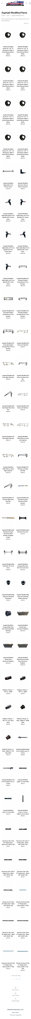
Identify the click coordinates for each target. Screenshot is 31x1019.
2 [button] (16, 979)
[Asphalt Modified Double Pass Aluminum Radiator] (22, 614)
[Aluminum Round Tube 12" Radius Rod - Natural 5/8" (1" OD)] (22, 890)
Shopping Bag (15, 1001)
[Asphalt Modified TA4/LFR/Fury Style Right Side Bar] (8, 455)
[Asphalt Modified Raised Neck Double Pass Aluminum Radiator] (22, 646)
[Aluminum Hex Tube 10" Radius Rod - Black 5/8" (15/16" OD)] (22, 860)
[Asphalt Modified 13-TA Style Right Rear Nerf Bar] (8, 486)
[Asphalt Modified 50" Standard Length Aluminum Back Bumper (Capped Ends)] (8, 518)
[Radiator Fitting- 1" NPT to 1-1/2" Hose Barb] (8, 707)
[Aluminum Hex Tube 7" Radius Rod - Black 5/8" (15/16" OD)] (22, 829)
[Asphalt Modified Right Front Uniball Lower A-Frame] (22, 738)
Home (3, 15)
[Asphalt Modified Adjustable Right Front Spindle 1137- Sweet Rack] (8, 202)
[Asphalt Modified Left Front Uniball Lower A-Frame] (8, 768)
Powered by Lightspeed (15, 1015)
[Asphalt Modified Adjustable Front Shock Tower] (8, 172)
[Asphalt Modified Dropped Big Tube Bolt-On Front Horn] (22, 552)
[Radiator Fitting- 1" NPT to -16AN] (8, 678)
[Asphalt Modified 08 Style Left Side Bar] (22, 331)
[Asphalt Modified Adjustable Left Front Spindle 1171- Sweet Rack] (22, 202)
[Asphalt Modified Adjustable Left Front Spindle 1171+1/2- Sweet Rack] (8, 234)
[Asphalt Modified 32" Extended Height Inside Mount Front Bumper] (8, 299)
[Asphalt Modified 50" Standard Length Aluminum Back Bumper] (22, 486)
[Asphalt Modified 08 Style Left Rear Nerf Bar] (22, 364)
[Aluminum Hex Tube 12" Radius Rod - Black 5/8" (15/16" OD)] (8, 890)
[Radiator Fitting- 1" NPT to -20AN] (22, 678)
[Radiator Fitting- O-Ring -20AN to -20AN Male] (22, 707)
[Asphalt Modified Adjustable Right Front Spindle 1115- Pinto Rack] (22, 234)
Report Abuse (15, 1012)
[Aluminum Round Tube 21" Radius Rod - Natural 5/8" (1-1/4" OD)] (22, 951)
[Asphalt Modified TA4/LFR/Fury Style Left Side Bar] (22, 425)
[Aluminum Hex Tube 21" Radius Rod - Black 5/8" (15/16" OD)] (22, 921)
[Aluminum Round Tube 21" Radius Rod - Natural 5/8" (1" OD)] (8, 951)
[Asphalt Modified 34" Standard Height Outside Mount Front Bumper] (22, 299)
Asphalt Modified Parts (18, 15)
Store (8, 15)
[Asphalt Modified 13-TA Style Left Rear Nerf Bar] (22, 455)
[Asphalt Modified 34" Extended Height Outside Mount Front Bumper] (8, 331)
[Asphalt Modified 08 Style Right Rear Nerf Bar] (8, 394)
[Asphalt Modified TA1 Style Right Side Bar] (8, 425)
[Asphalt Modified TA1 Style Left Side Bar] (22, 394)
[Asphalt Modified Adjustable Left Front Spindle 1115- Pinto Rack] (8, 267)
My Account (15, 990)
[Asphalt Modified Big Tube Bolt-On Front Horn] (8, 552)
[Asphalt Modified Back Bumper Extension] (22, 518)
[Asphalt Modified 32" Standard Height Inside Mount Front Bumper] (22, 267)
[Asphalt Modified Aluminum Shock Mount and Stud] (22, 172)
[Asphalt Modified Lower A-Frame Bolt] (8, 799)
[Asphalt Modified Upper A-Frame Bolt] (22, 768)
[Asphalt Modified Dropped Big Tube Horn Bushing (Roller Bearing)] (8, 614)
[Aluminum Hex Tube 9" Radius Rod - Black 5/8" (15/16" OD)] (8, 860)
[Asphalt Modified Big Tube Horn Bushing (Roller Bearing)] (22, 583)
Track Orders (15, 995)
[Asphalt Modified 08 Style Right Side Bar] (8, 364)
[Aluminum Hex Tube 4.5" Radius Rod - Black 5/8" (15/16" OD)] (8, 829)
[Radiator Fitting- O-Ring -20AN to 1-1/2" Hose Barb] (8, 738)
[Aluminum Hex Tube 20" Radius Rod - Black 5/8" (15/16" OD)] (8, 921)
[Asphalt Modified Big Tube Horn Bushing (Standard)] (8, 583)
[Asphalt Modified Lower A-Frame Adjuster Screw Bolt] (22, 799)
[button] (15, 3)
